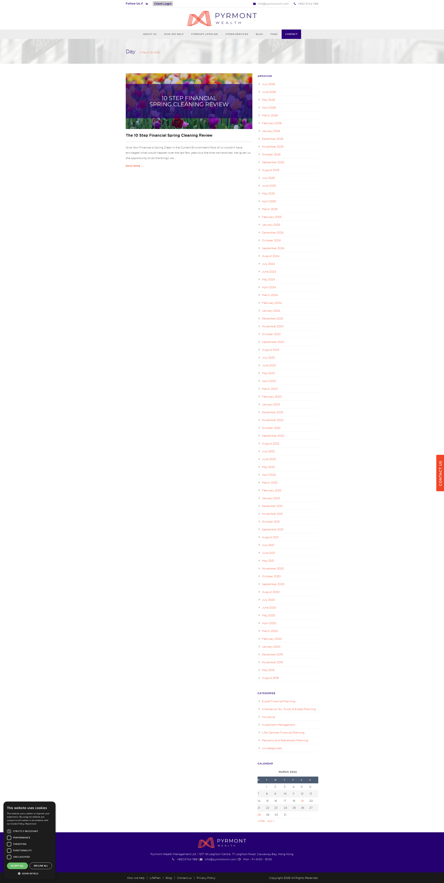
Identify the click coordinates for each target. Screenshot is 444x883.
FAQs (274, 34)
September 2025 (273, 162)
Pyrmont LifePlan (204, 34)
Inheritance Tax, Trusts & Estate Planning (289, 709)
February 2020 (272, 638)
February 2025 (272, 217)
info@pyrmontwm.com (273, 3)
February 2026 (272, 123)
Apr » (270, 821)
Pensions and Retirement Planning (285, 740)
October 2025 (271, 154)
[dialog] (29, 841)
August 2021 (270, 537)
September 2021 (272, 529)
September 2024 (273, 248)
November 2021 (272, 513)
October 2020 (271, 576)
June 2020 (269, 607)
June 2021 (268, 553)
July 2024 (268, 263)
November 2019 (272, 662)
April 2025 (269, 201)
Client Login (163, 3)
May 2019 (268, 670)
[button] (29, 873)
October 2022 (271, 428)
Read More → (134, 166)
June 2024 (269, 271)
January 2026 (271, 131)
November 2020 (273, 568)
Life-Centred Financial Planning (283, 732)
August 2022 (270, 443)
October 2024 (271, 240)
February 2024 (272, 303)
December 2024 (273, 232)
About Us (149, 34)
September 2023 (273, 342)
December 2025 (272, 138)
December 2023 (272, 318)
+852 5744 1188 (308, 3)
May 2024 (268, 279)
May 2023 (268, 373)
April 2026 (269, 107)
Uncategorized (272, 748)
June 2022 (269, 459)
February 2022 (271, 490)
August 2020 (271, 592)
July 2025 (268, 178)
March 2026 (270, 115)
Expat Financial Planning (278, 701)
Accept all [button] (17, 865)
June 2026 (269, 92)
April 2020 (269, 623)
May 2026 (268, 99)
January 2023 (271, 404)
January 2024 (271, 310)
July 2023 (268, 357)
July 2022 (268, 451)
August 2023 (270, 349)
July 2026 (268, 84)
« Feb (261, 821)
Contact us (184, 878)
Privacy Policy (206, 878)
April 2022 (269, 474)
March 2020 (270, 631)
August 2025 (270, 170)
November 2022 (272, 420)
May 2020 (268, 615)
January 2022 (271, 498)
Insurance (268, 717)
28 (259, 814)
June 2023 (269, 365)
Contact (291, 34)
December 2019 (272, 654)
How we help (174, 34)
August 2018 (270, 678)
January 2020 (271, 646)
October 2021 (271, 521)
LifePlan (155, 878)
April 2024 (269, 287)
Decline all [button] (41, 865)
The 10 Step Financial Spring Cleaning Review (169, 135)
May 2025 (268, 193)
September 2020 (273, 584)
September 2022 (273, 435)
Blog (259, 34)
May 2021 (268, 560)
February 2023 (272, 396)
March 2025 (270, 209)
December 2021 (272, 506)
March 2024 (270, 295)
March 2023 (270, 388)
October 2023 (271, 334)
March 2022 (270, 482)
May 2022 (268, 467)
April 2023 (269, 381)
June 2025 (269, 185)
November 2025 (273, 146)
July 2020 (268, 599)
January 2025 (271, 224)
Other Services (236, 34)
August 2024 (271, 256)
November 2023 (273, 326)
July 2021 (268, 545)
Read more (31, 823)
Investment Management (278, 724)
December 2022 (272, 412)
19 (302, 800)
